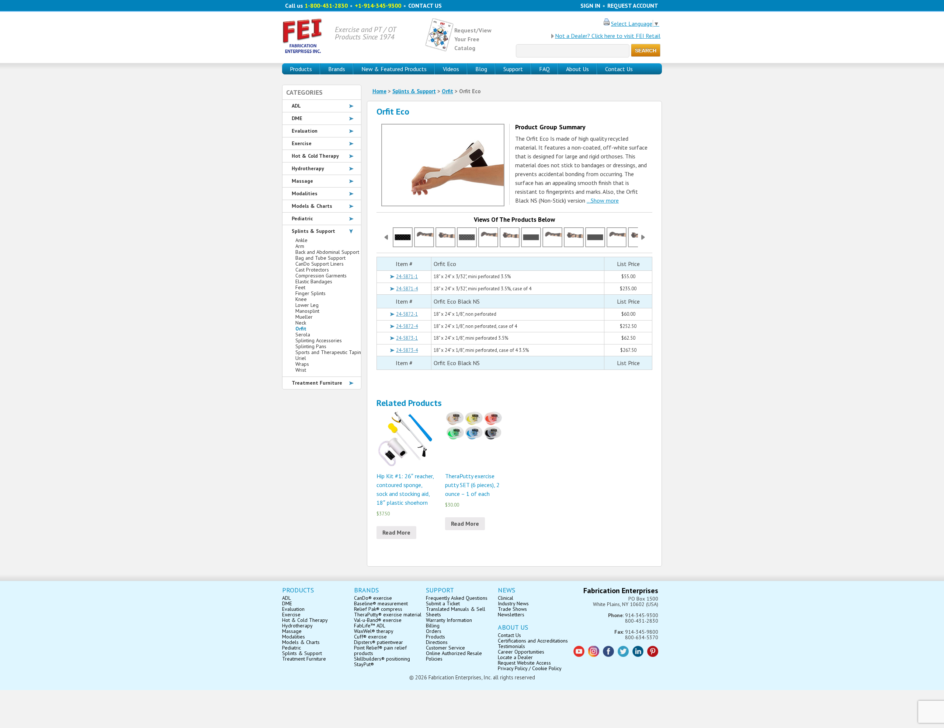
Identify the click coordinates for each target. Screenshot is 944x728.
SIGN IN (590, 5)
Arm (299, 246)
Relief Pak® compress (378, 609)
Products (435, 636)
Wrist (300, 370)
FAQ (544, 69)
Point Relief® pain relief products (380, 650)
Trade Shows (512, 609)
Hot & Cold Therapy (315, 156)
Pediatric (302, 218)
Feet (300, 287)
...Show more (603, 200)
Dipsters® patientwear (378, 642)
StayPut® (364, 664)
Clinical (505, 598)
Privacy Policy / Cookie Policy (530, 668)
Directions (437, 642)
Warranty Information (449, 620)
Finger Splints (310, 293)
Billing (433, 625)
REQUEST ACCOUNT (632, 5)
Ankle (301, 240)
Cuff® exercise (370, 636)
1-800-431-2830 (326, 5)
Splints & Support (414, 91)
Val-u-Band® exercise (378, 620)
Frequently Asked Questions (456, 598)
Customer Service (445, 647)
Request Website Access (524, 662)
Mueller (304, 317)
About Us (577, 69)
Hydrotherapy (308, 168)
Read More (396, 532)
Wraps (302, 364)
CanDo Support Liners (319, 264)
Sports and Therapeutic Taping (329, 352)
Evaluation (304, 130)
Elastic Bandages (313, 281)
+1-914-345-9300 (378, 5)
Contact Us (619, 69)
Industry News (513, 603)
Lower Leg (307, 305)
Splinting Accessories (318, 340)
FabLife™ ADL (369, 625)
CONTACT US (425, 5)
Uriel (300, 358)
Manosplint (307, 311)
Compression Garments (321, 276)
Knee (301, 299)
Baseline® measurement (381, 603)
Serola (302, 334)
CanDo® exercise (373, 598)
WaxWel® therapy (373, 631)
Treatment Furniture (317, 382)
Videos (451, 69)
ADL (296, 105)
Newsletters (511, 614)
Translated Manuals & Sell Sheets (455, 612)
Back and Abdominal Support (327, 252)
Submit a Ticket (443, 603)
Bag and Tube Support (320, 258)
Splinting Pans (310, 346)
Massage (302, 181)
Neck (300, 323)
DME (297, 118)
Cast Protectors (312, 270)
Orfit (447, 91)
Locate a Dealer (515, 657)
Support (513, 69)
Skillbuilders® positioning (382, 658)
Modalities (304, 193)
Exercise (302, 143)
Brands (336, 69)
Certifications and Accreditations (533, 640)
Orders (433, 631)
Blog (481, 69)
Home (379, 91)
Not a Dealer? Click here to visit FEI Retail (607, 35)
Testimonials (511, 646)
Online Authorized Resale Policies (454, 656)
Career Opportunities (521, 651)
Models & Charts (312, 206)
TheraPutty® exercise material (387, 614)
